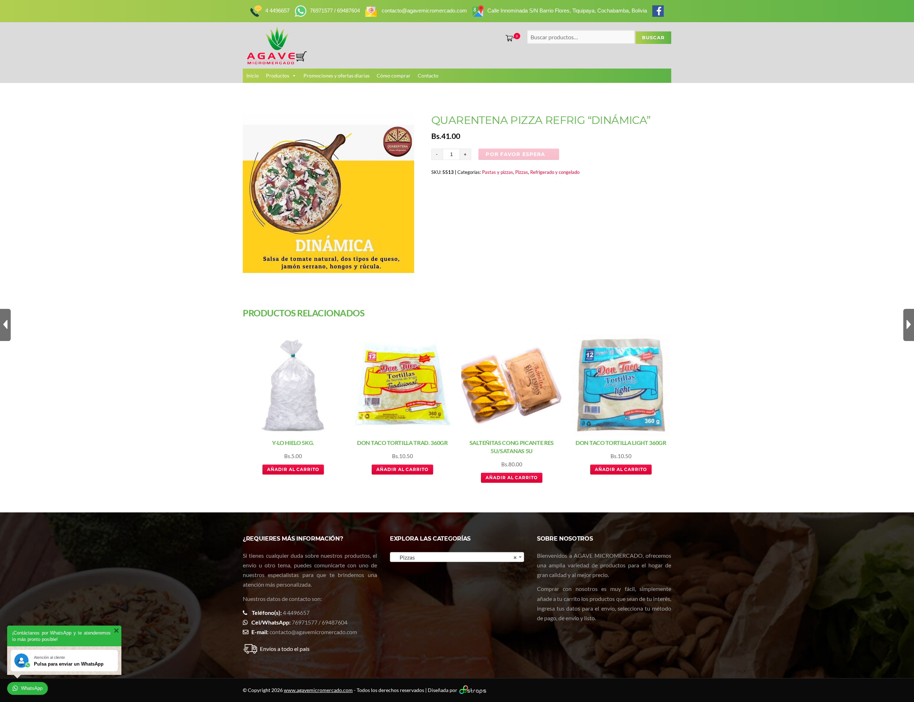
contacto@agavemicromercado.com (313, 631)
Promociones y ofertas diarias (336, 75)
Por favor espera (515, 154)
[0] (507, 38)
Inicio (252, 75)
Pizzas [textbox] (455, 557)
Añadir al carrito (293, 469)
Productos (277, 75)
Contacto (428, 75)
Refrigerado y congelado (554, 172)
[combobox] (457, 557)
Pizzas (521, 172)
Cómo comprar (394, 75)
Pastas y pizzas (497, 172)
